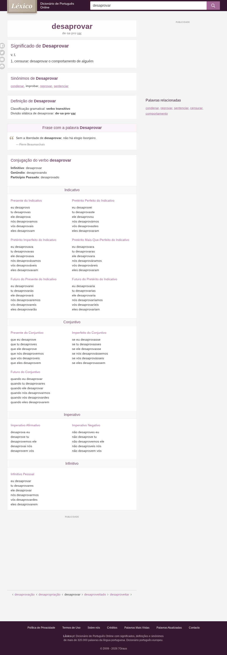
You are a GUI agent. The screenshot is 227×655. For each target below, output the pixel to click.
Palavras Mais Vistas (136, 627)
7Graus (122, 648)
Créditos (112, 627)
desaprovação (25, 594)
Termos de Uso (71, 627)
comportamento (157, 113)
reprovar (46, 86)
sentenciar (61, 86)
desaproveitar (119, 594)
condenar (17, 86)
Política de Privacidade (41, 627)
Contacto (194, 627)
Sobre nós (94, 627)
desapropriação (50, 594)
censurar (196, 108)
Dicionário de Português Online (57, 5)
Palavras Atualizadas (169, 627)
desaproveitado (95, 594)
